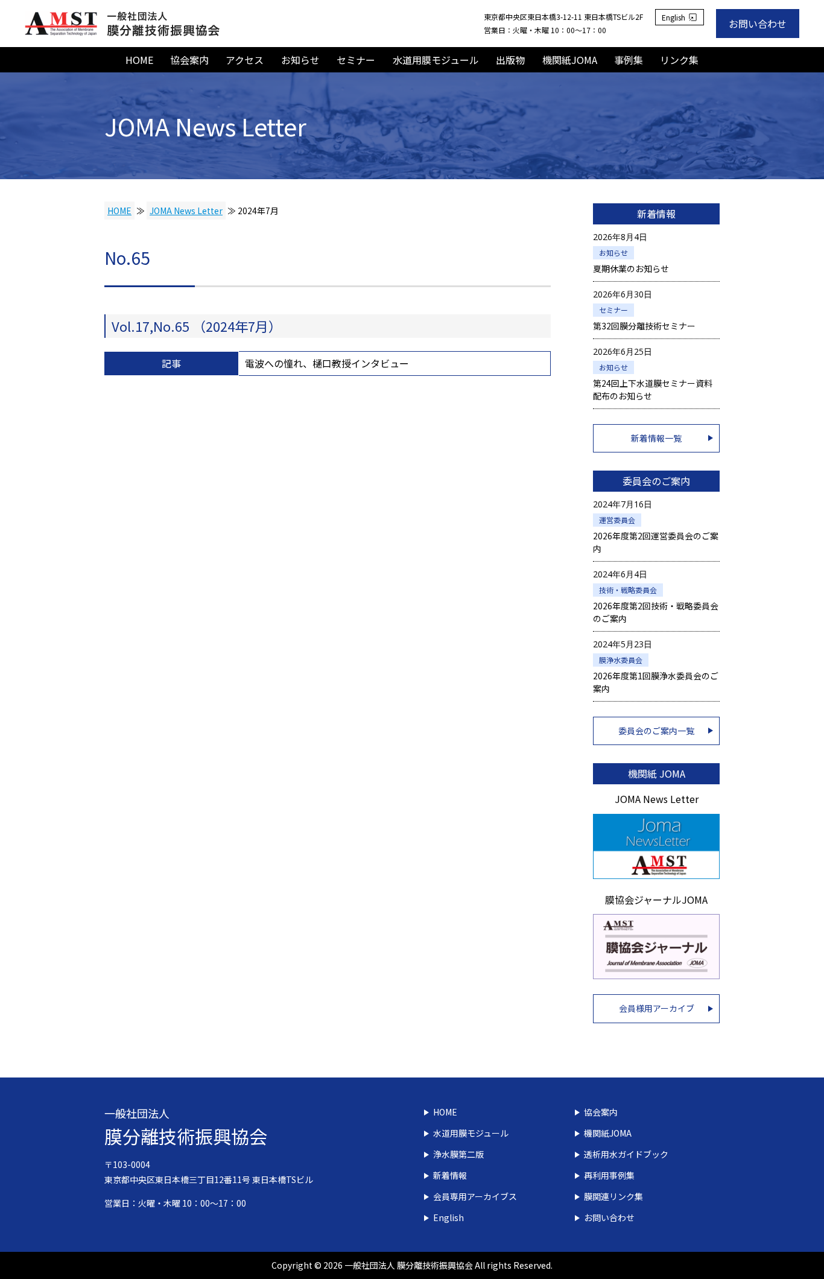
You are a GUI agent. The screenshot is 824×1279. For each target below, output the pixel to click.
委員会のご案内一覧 (656, 731)
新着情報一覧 (656, 438)
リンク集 (679, 59)
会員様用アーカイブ (656, 1008)
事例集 (628, 59)
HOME (139, 59)
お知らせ (300, 59)
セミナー (356, 59)
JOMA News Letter (186, 211)
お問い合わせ (758, 23)
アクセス (245, 59)
